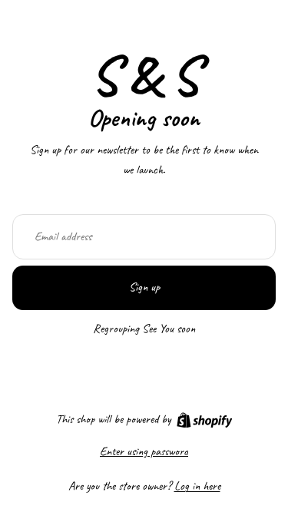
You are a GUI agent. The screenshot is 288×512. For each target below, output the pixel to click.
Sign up (144, 287)
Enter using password (144, 451)
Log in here (197, 486)
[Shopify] (205, 420)
